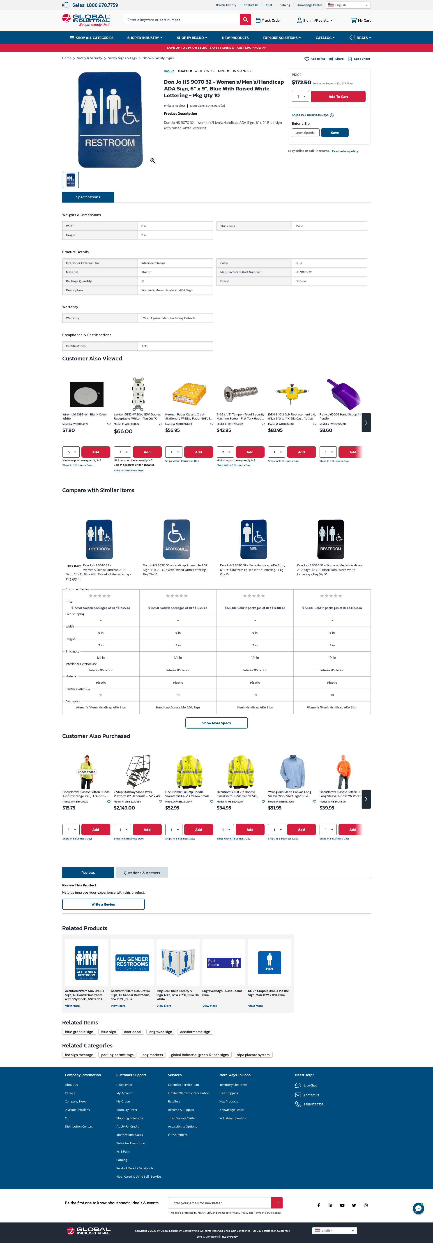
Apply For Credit (127, 1126)
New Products (228, 1101)
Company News (75, 1101)
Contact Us (251, 5)
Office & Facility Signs (158, 57)
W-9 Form (123, 1151)
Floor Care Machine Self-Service (138, 1176)
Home (66, 57)
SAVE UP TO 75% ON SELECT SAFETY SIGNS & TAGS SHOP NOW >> (216, 48)
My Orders (123, 1101)
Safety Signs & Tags (122, 57)
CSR (67, 1118)
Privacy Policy (239, 1213)
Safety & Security (89, 57)
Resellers (174, 1101)
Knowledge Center (309, 5)
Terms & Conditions (207, 1237)
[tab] (88, 197)
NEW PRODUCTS (235, 37)
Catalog (285, 5)
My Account (124, 1093)
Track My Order (126, 1109)
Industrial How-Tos (232, 1118)
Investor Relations (77, 1109)
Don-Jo (169, 71)
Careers (70, 1093)
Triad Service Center (182, 1118)
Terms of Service (264, 1213)
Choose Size (86, 772)
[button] (348, 5)
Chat (269, 5)
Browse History (226, 5)
